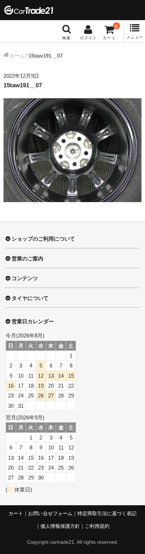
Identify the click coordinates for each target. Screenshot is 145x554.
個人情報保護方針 (60, 526)
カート (15, 513)
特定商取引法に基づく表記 (107, 513)
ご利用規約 (97, 526)
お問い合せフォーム (50, 513)
